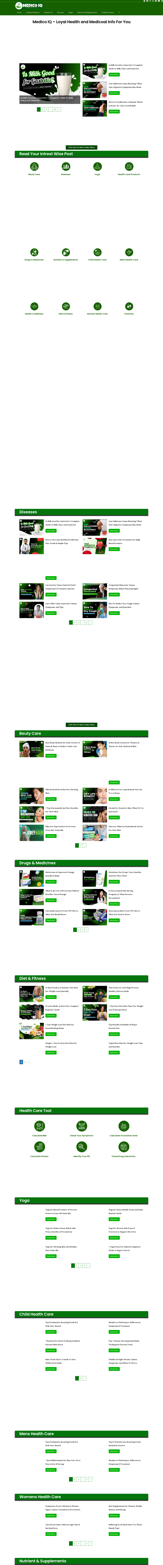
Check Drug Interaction (124, 1156)
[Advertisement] (81, 44)
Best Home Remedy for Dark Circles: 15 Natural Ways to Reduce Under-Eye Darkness (62, 746)
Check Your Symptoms (81, 1135)
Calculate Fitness (39, 1156)
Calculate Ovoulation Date (123, 1135)
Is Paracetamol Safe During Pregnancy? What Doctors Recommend (121, 894)
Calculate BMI (39, 1135)
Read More (114, 74)
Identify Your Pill (81, 1156)
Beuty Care (34, 174)
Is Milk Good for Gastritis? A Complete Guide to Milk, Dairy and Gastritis (47, 99)
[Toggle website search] (119, 12)
